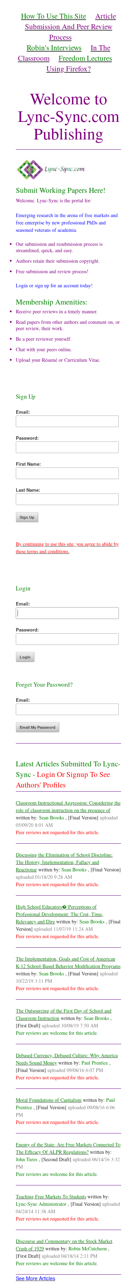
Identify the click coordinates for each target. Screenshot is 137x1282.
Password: (27, 437)
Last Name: (28, 489)
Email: (23, 411)
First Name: (28, 463)
